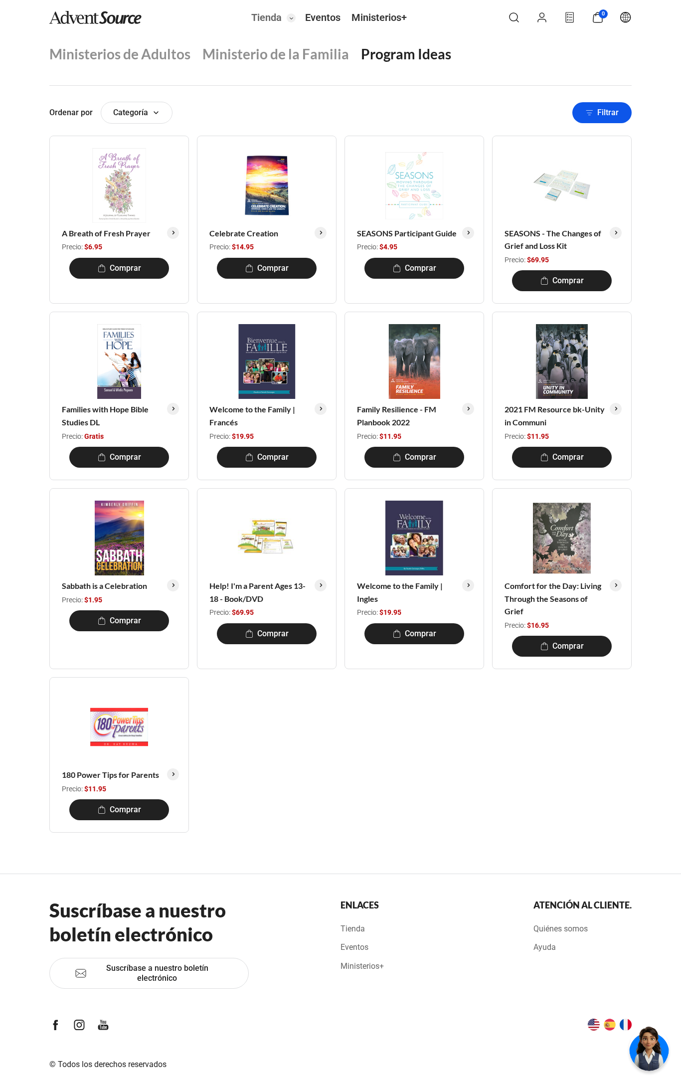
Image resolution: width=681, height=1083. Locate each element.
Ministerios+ (379, 17)
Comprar (125, 268)
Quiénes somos (560, 928)
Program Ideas (406, 53)
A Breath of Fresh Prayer (106, 233)
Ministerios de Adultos (119, 53)
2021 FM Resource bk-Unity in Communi (555, 415)
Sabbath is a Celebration (104, 585)
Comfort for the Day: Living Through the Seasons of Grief (553, 598)
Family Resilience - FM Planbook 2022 (396, 415)
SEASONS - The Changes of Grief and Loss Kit (553, 239)
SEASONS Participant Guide (407, 233)
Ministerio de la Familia (275, 53)
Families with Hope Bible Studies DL (105, 415)
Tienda (266, 17)
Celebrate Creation (243, 233)
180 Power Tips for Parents (110, 774)
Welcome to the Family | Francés (252, 415)
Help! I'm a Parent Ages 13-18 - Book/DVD (257, 592)
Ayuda (544, 947)
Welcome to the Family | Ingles (400, 592)
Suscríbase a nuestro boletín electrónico (157, 973)
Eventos (322, 17)
